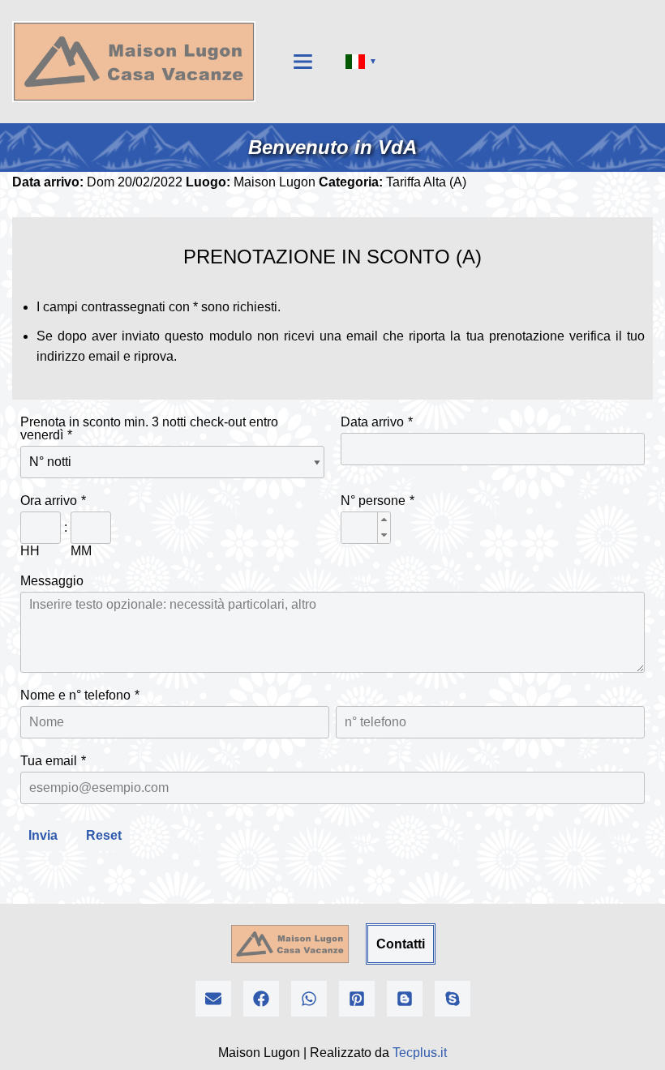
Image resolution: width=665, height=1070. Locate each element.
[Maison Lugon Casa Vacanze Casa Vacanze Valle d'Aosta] (133, 61)
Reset (104, 835)
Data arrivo (372, 422)
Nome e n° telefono (75, 695)
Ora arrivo (48, 500)
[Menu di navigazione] (303, 62)
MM (81, 551)
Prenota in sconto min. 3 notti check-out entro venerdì (149, 428)
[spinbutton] (365, 528)
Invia (43, 835)
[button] (383, 520)
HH (30, 551)
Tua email (48, 761)
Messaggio (52, 581)
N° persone (373, 500)
